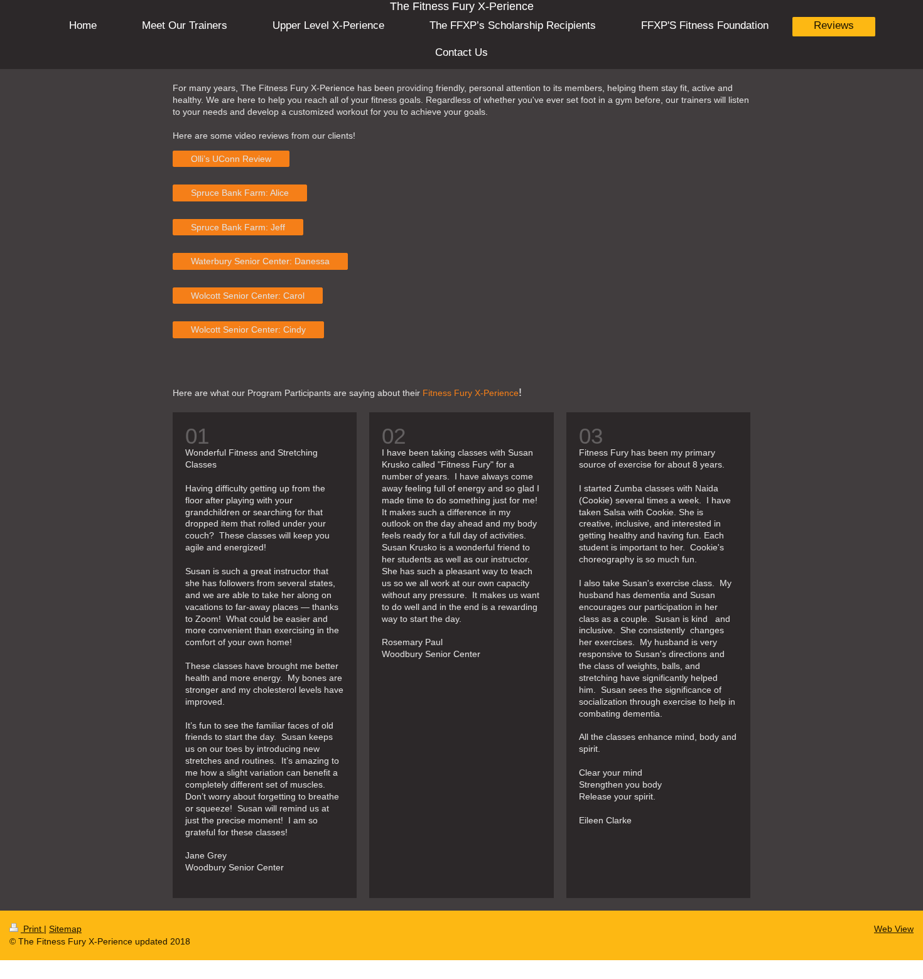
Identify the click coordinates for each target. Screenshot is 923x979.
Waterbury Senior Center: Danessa (260, 261)
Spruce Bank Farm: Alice (240, 193)
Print (32, 929)
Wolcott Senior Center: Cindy (248, 329)
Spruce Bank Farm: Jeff (238, 227)
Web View (894, 929)
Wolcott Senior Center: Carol (248, 296)
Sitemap (65, 929)
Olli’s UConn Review (231, 159)
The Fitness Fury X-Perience (462, 6)
